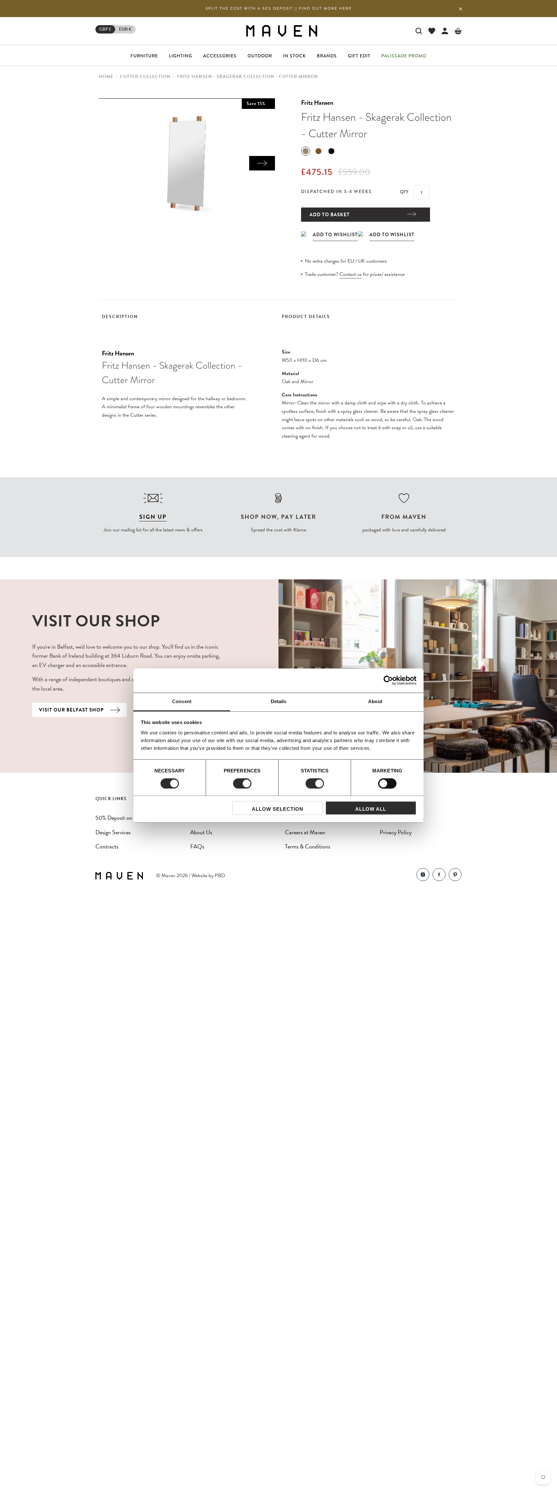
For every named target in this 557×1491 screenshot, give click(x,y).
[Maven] (281, 30)
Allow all (370, 809)
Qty (404, 192)
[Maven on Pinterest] (455, 876)
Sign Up (153, 516)
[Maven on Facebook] (439, 876)
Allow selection (277, 809)
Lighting (180, 56)
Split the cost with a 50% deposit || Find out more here (279, 8)
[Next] (262, 163)
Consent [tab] (181, 701)
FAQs (197, 846)
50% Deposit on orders (121, 817)
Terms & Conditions (307, 846)
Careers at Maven (305, 832)
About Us (201, 832)
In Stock (294, 56)
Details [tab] (279, 701)
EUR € (125, 29)
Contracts (106, 846)
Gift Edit (359, 56)
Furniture (144, 56)
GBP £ (105, 29)
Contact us (350, 274)
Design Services (113, 832)
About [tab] (375, 701)
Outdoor (260, 56)
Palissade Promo (403, 56)
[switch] (242, 783)
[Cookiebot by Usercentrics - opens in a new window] (388, 680)
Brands (327, 56)
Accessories (220, 56)
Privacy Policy (396, 832)
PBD (220, 875)
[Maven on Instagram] (422, 876)
